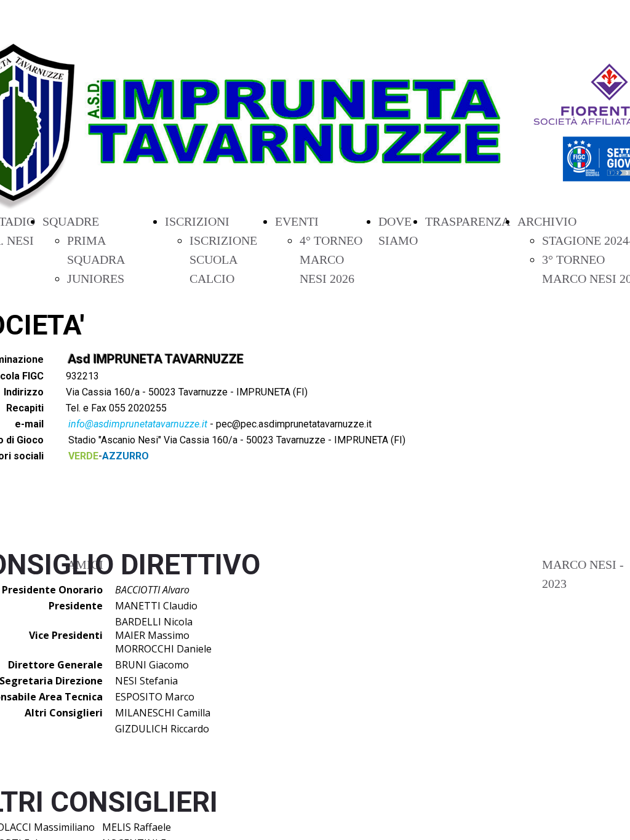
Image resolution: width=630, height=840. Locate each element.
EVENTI (297, 221)
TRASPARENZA (467, 221)
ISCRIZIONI (197, 221)
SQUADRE (70, 221)
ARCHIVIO (546, 221)
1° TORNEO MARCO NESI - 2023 (583, 564)
